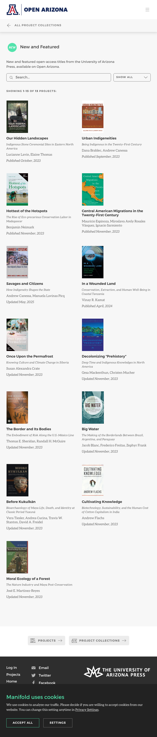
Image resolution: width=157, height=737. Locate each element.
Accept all (23, 723)
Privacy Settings (86, 710)
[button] (11, 668)
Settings (58, 723)
